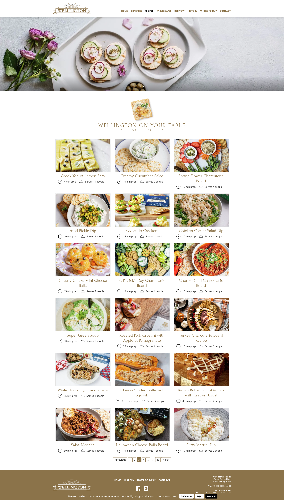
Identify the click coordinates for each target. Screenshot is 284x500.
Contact (225, 10)
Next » (166, 459)
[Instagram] (146, 488)
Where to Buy (208, 10)
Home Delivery (146, 480)
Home (124, 10)
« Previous (120, 459)
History (192, 10)
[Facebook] (138, 488)
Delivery (179, 10)
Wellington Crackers (72, 8)
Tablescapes (163, 10)
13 (158, 459)
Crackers (136, 10)
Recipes (149, 10)
